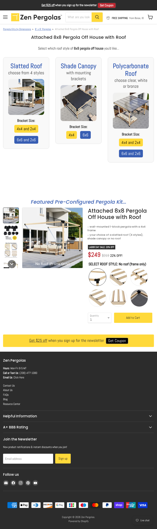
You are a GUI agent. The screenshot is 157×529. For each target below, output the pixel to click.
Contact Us (9, 385)
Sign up (62, 458)
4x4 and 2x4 (26, 128)
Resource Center (11, 404)
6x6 (85, 135)
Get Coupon (106, 5)
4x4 (71, 135)
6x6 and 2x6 (26, 139)
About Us (7, 390)
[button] (11, 215)
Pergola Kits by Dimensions (17, 29)
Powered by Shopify (78, 521)
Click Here (18, 377)
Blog (5, 399)
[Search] (97, 17)
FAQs (6, 395)
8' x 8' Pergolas (43, 29)
